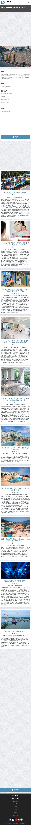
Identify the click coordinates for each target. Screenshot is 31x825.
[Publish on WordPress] (19, 819)
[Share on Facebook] (10, 819)
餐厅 (15, 803)
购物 (15, 806)
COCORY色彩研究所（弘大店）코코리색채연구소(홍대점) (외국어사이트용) (15, 399)
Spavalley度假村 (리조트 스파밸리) (15, 193)
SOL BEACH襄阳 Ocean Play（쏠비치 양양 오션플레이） (15, 489)
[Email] (21, 819)
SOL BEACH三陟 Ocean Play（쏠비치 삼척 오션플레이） (15, 448)
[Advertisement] (15, 29)
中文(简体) (15, 795)
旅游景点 (7, 10)
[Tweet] (13, 819)
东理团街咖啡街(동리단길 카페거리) (18, 10)
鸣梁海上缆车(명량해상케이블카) (15, 631)
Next (29, 56)
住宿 (15, 809)
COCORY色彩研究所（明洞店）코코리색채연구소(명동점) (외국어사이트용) (15, 244)
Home (2, 10)
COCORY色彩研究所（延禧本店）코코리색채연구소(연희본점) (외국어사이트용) (15, 342)
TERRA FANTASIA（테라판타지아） (15, 581)
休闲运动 (15, 815)
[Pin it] (16, 819)
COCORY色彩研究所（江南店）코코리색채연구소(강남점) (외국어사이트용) (15, 290)
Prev (2, 56)
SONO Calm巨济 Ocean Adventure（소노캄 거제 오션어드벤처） (15, 540)
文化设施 (15, 812)
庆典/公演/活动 (15, 798)
